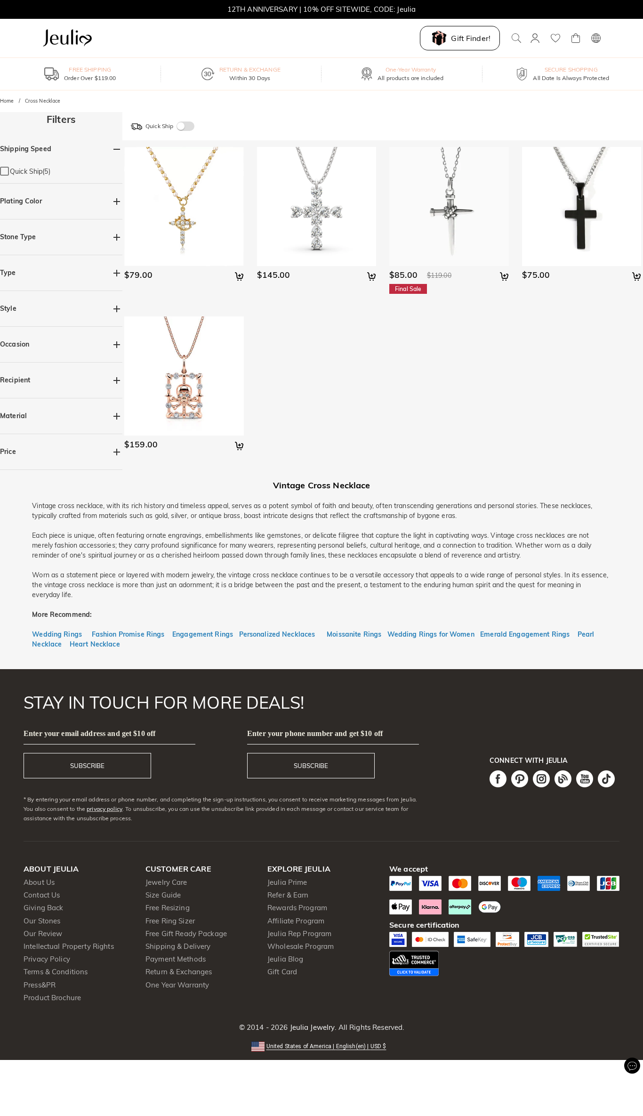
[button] (322, 1045)
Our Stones (42, 920)
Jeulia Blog (285, 958)
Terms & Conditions (56, 971)
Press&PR (40, 984)
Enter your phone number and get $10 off (315, 733)
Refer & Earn (288, 894)
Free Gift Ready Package (186, 933)
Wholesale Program (300, 946)
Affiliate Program (295, 920)
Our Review (43, 933)
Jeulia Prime (287, 882)
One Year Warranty (177, 984)
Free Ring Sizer (170, 920)
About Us (39, 882)
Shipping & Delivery (178, 946)
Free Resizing (167, 907)
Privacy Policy (47, 958)
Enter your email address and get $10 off (89, 733)
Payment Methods (175, 958)
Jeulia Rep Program (299, 933)
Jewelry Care (166, 882)
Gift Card (282, 971)
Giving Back (43, 907)
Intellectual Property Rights (69, 946)
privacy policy (104, 808)
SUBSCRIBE (87, 765)
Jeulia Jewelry (311, 1027)
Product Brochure (52, 997)
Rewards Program (297, 907)
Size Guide (163, 894)
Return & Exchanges (178, 971)
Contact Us (42, 894)
